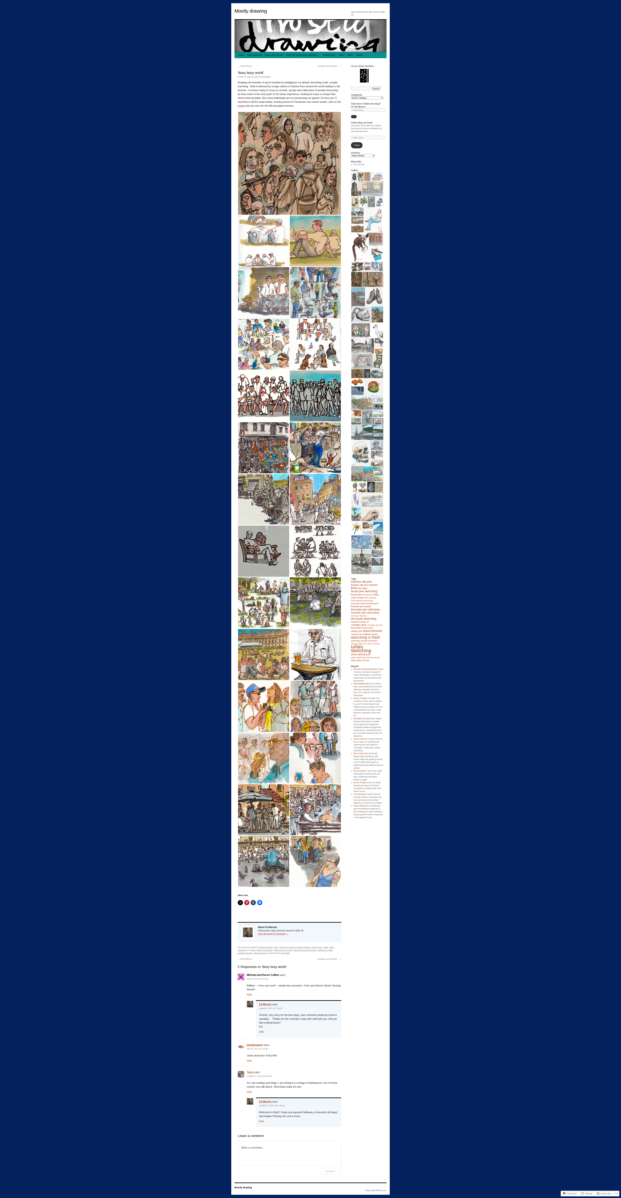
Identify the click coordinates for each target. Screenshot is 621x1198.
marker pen (357, 631)
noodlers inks (357, 634)
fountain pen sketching (365, 612)
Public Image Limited (283, 950)
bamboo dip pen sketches (364, 585)
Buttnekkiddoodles (362, 684)
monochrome (372, 631)
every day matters (359, 603)
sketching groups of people (304, 950)
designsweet (255, 1045)
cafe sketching (367, 595)
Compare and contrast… (329, 66)
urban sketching (260, 953)
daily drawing (370, 598)
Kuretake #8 (363, 622)
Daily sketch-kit (254, 55)
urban (325, 947)
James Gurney (360, 739)
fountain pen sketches (365, 609)
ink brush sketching (363, 618)
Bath (276, 947)
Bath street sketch (265, 950)
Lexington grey (358, 625)
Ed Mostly (266, 77)
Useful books (329, 55)
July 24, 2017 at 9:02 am (257, 979)
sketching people (245, 953)
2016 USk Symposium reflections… (303, 55)
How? (341, 55)
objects (367, 634)
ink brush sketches (359, 616)
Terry (250, 1072)
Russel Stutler (360, 771)
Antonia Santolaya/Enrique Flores (368, 669)
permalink (285, 953)
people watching (303, 947)
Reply (249, 994)
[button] (289, 163)
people (374, 634)
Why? (350, 55)
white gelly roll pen (360, 660)
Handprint (358, 718)
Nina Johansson (361, 753)
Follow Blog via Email (361, 122)
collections (284, 947)
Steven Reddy (360, 782)
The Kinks (375, 644)
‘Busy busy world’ (251, 72)
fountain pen (372, 603)
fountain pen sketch (361, 606)
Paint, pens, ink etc (274, 55)
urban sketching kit (360, 654)
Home (241, 55)
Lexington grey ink (375, 625)
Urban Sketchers (361, 806)
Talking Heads (356, 644)
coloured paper (357, 598)
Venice (377, 657)
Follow (357, 145)
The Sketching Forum (363, 794)
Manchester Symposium (362, 628)
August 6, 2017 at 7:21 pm (270, 1008)
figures (292, 947)
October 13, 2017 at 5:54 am (259, 1076)
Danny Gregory (360, 698)
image (241, 105)
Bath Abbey (362, 588)
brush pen (356, 594)
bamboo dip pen (266, 947)
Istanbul (354, 622)
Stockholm (372, 641)
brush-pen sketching (364, 591)
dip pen (370, 601)
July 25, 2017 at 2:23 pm (257, 1049)
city (376, 594)
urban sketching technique (362, 657)
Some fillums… (246, 66)
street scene (317, 947)
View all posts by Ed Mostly (273, 934)
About (359, 55)
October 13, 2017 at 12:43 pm (272, 1105)
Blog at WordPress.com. (376, 1190)
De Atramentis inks (359, 601)
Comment (330, 1171)
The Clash (367, 644)
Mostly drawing (250, 11)
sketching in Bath (324, 950)
